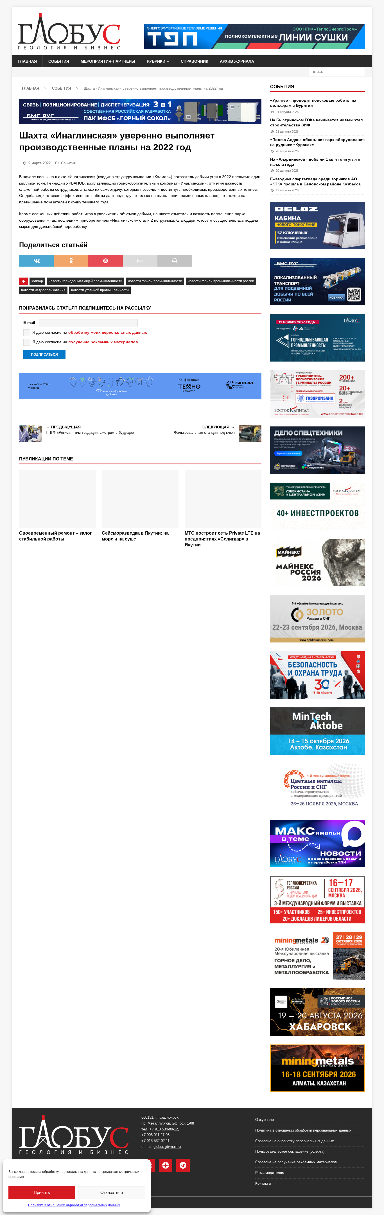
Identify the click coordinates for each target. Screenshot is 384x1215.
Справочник (194, 61)
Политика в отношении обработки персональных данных (74, 1205)
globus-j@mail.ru (167, 1146)
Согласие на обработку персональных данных (294, 1141)
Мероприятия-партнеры (108, 61)
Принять (42, 1192)
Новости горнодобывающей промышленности (85, 281)
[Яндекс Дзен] (165, 1165)
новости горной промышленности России (221, 281)
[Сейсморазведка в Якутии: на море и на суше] (140, 499)
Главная (27, 61)
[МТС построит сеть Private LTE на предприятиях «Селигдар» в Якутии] (223, 499)
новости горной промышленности (155, 281)
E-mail (29, 322)
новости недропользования (43, 290)
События (58, 61)
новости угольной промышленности (100, 290)
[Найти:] (337, 72)
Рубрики (156, 61)
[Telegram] (183, 1165)
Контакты (263, 1183)
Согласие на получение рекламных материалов (296, 1162)
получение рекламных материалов (103, 342)
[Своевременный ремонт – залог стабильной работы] (57, 499)
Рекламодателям (269, 1173)
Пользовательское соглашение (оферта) (289, 1151)
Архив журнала (237, 61)
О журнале (264, 1120)
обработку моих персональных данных (107, 332)
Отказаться (111, 1192)
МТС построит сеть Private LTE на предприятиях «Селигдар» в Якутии (222, 539)
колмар (37, 281)
